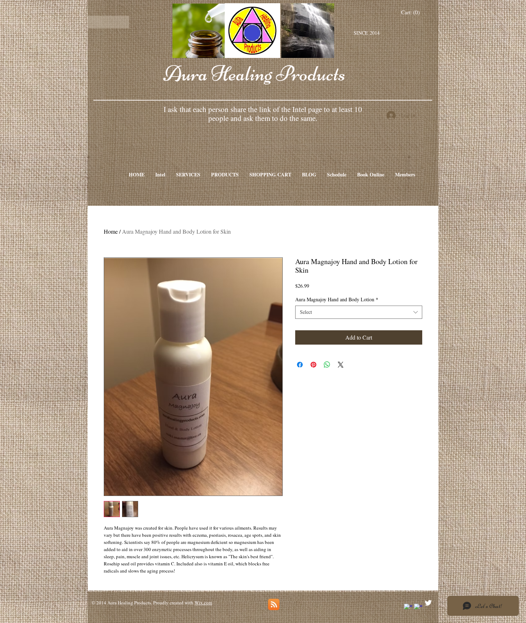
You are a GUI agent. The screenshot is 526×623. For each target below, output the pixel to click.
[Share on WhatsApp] (327, 364)
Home (111, 231)
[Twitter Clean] (428, 603)
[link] (410, 12)
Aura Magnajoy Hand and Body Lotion (336, 299)
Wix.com (203, 602)
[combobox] (358, 312)
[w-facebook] (408, 608)
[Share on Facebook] (300, 364)
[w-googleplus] (418, 608)
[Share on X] (340, 364)
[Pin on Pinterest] (313, 364)
